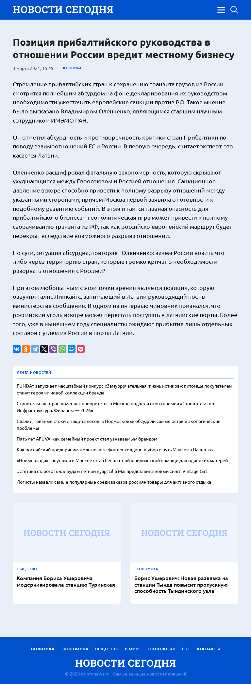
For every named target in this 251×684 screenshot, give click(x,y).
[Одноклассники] (26, 349)
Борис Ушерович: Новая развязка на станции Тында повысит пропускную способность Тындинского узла (181, 584)
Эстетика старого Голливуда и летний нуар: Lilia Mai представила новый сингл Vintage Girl (112, 471)
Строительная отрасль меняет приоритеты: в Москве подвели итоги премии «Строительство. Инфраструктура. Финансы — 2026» (116, 406)
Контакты (208, 649)
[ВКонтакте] (17, 349)
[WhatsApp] (62, 349)
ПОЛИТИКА (71, 68)
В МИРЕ (133, 649)
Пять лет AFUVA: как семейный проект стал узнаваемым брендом (87, 439)
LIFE (186, 649)
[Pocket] (81, 349)
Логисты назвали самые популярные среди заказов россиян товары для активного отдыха (114, 482)
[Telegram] (35, 349)
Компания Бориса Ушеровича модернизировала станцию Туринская (66, 581)
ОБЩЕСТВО (27, 569)
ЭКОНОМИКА (146, 569)
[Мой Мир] (71, 349)
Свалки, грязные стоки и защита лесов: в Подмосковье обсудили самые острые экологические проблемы (119, 424)
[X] (44, 349)
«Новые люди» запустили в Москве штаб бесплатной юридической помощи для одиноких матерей (122, 460)
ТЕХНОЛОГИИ (161, 649)
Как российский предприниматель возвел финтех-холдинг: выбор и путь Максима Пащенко (115, 449)
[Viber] (53, 349)
